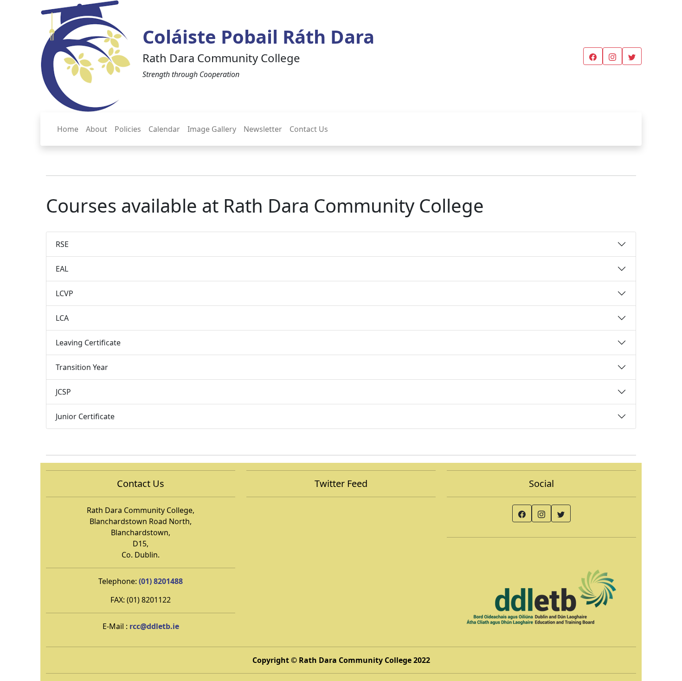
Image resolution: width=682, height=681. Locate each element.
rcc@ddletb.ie (154, 626)
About (96, 129)
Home (67, 129)
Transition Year (82, 367)
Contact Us (309, 129)
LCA (62, 318)
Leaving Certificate (88, 342)
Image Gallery (211, 129)
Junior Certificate (85, 416)
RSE (62, 244)
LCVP (64, 293)
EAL (62, 269)
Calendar (164, 129)
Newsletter (263, 129)
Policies (128, 129)
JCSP (63, 392)
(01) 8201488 (161, 581)
